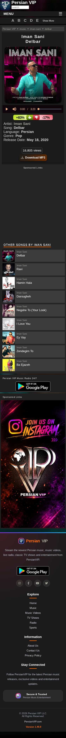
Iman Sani (22, 124)
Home (33, 603)
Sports (33, 627)
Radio (33, 622)
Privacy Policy (33, 655)
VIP (37, 541)
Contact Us (33, 650)
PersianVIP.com (33, 721)
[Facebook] (28, 583)
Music (33, 607)
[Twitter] (46, 583)
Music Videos (33, 612)
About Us (33, 645)
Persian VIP (9, 29)
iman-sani (35, 29)
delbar (48, 29)
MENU (9, 14)
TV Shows (33, 617)
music (23, 29)
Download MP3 (34, 157)
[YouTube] (37, 583)
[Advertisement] (33, 205)
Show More (48, 20)
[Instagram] (19, 583)
